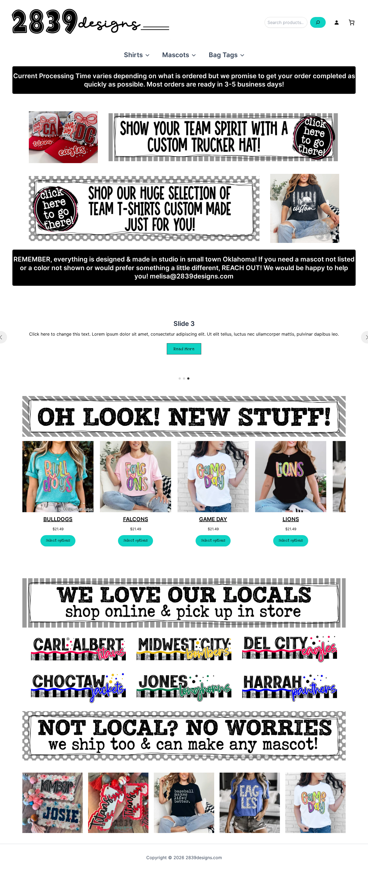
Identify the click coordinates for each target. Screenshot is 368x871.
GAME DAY (213, 519)
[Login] (336, 22)
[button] (146, 55)
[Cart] (351, 22)
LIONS (291, 519)
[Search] (318, 22)
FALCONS (135, 519)
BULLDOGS (57, 519)
